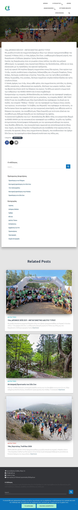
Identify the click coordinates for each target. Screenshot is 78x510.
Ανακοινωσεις (49, 8)
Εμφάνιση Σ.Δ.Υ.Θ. (14, 227)
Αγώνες (11, 205)
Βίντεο (11, 216)
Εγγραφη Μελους (65, 8)
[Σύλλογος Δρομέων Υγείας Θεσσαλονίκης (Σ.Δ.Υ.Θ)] (7, 8)
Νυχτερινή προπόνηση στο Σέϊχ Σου (20, 184)
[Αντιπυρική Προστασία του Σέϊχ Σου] (39, 356)
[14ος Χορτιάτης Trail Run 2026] (39, 418)
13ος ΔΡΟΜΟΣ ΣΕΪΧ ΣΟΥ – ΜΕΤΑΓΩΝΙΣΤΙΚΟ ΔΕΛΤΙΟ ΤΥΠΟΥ (32, 320)
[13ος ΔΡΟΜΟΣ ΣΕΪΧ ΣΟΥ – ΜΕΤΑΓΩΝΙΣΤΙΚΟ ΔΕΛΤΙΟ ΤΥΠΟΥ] (39, 292)
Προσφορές (12, 235)
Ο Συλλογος (56, 3)
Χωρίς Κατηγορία (14, 239)
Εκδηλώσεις (12, 224)
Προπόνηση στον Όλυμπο (17, 180)
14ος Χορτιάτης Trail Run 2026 (20, 446)
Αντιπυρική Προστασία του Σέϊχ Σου (22, 384)
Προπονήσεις (13, 231)
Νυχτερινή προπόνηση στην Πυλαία (20, 191)
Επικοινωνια (59, 13)
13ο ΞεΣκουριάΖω (14, 188)
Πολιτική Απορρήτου (47, 506)
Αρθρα (69, 3)
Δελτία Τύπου (17, 137)
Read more (36, 328)
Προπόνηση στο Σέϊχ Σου (16, 195)
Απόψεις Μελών (14, 209)
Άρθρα (11, 213)
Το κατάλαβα (28, 506)
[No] (75, 504)
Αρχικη (45, 3)
